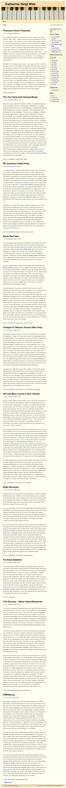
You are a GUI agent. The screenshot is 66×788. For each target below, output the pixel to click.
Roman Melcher (29, 184)
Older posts (7, 782)
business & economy (25, 232)
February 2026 (55, 71)
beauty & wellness (28, 555)
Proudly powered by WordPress (44, 785)
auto (21, 482)
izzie (19, 33)
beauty (21, 555)
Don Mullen (42, 68)
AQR (44, 431)
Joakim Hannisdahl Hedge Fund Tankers (34, 255)
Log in (53, 95)
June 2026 (53, 64)
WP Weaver (59, 785)
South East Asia (11, 236)
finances (22, 389)
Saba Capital (29, 508)
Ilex (25, 637)
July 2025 (53, 84)
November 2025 (55, 77)
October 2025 (54, 79)
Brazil (19, 39)
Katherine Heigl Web (20, 4)
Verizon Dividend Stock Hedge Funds (20, 249)
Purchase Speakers (12, 559)
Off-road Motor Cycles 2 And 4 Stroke (21, 393)
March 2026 (54, 69)
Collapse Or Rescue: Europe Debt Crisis (22, 327)
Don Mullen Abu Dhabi (40, 153)
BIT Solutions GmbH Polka (16, 163)
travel (21, 323)
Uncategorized (11, 92)
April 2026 (54, 67)
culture (21, 159)
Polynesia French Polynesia (16, 30)
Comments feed (55, 99)
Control (26, 779)
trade (32, 232)
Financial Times (7, 373)
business (22, 779)
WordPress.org (55, 101)
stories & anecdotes (24, 690)
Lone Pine (11, 520)
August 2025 (54, 82)
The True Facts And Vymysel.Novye (20, 96)
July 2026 (53, 62)
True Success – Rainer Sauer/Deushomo (22, 601)
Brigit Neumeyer (11, 486)
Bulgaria (5, 54)
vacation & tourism (27, 323)
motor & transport (27, 482)
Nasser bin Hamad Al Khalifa (25, 441)
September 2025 (55, 81)
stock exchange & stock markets (32, 389)
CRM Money (9, 694)
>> (62, 25)
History (25, 159)
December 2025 (55, 75)
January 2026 (54, 73)
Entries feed (54, 97)
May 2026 (53, 66)
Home (4, 21)
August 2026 (54, 60)
